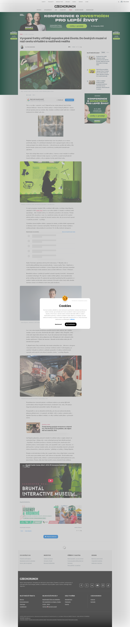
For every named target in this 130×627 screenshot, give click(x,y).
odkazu (72, 319)
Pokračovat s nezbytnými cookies (79, 300)
